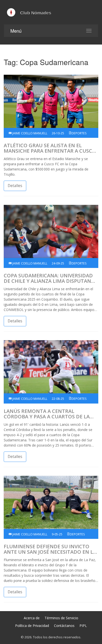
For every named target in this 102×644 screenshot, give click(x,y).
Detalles (15, 185)
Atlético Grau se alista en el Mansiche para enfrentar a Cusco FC (50, 148)
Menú (16, 30)
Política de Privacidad (32, 625)
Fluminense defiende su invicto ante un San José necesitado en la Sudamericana (50, 549)
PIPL (83, 625)
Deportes (79, 133)
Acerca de (32, 618)
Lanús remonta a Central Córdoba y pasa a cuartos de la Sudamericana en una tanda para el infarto (49, 413)
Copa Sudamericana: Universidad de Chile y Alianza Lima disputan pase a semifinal (48, 278)
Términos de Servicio (61, 618)
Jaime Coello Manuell (29, 133)
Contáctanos (64, 625)
